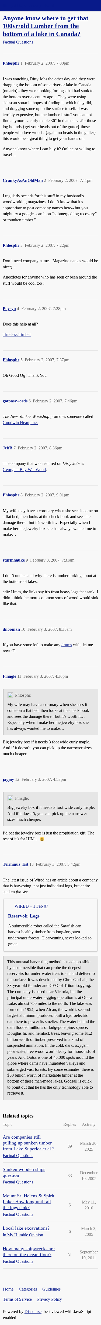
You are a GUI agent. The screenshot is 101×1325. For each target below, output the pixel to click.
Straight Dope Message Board (28, 5)
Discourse (33, 1311)
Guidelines (51, 1289)
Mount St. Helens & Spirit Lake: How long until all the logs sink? (28, 1201)
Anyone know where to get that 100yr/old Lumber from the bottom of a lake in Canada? (45, 25)
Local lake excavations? (26, 1228)
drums (66, 644)
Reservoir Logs (24, 916)
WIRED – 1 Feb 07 (31, 906)
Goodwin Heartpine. (20, 422)
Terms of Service (17, 1299)
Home (8, 1289)
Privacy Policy (49, 1299)
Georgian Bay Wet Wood (24, 469)
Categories (28, 1289)
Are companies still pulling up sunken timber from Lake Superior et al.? (28, 1142)
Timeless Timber (17, 334)
